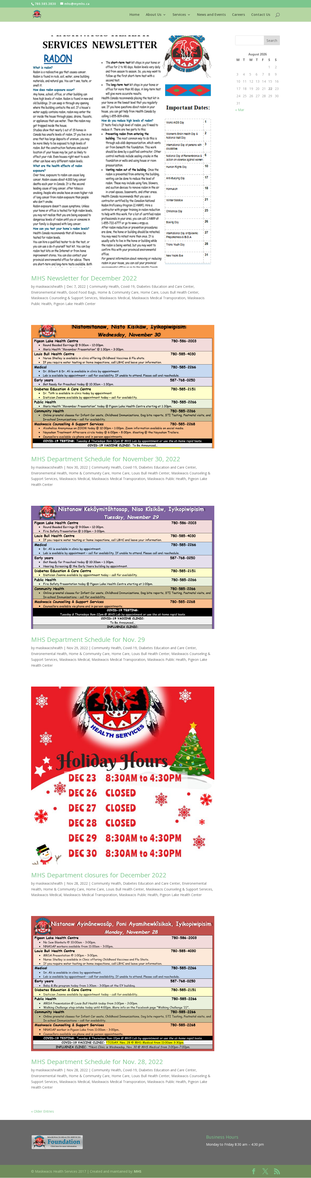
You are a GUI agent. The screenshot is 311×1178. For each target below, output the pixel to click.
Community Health (104, 286)
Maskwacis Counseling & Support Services (64, 298)
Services (179, 15)
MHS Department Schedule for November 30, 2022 (105, 458)
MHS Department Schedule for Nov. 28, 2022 (97, 1061)
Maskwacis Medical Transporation (158, 298)
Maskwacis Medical (114, 298)
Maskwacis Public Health (166, 478)
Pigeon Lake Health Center (74, 303)
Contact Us (260, 15)
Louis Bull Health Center (179, 292)
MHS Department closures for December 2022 (98, 875)
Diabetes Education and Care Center (165, 286)
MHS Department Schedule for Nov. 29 (88, 639)
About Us (153, 15)
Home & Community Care (118, 292)
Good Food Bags (82, 292)
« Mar (239, 109)
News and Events (211, 15)
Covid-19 (128, 286)
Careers (238, 15)
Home (134, 15)
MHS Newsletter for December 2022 (84, 278)
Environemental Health (49, 292)
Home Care (149, 292)
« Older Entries (42, 1111)
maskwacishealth (49, 286)
